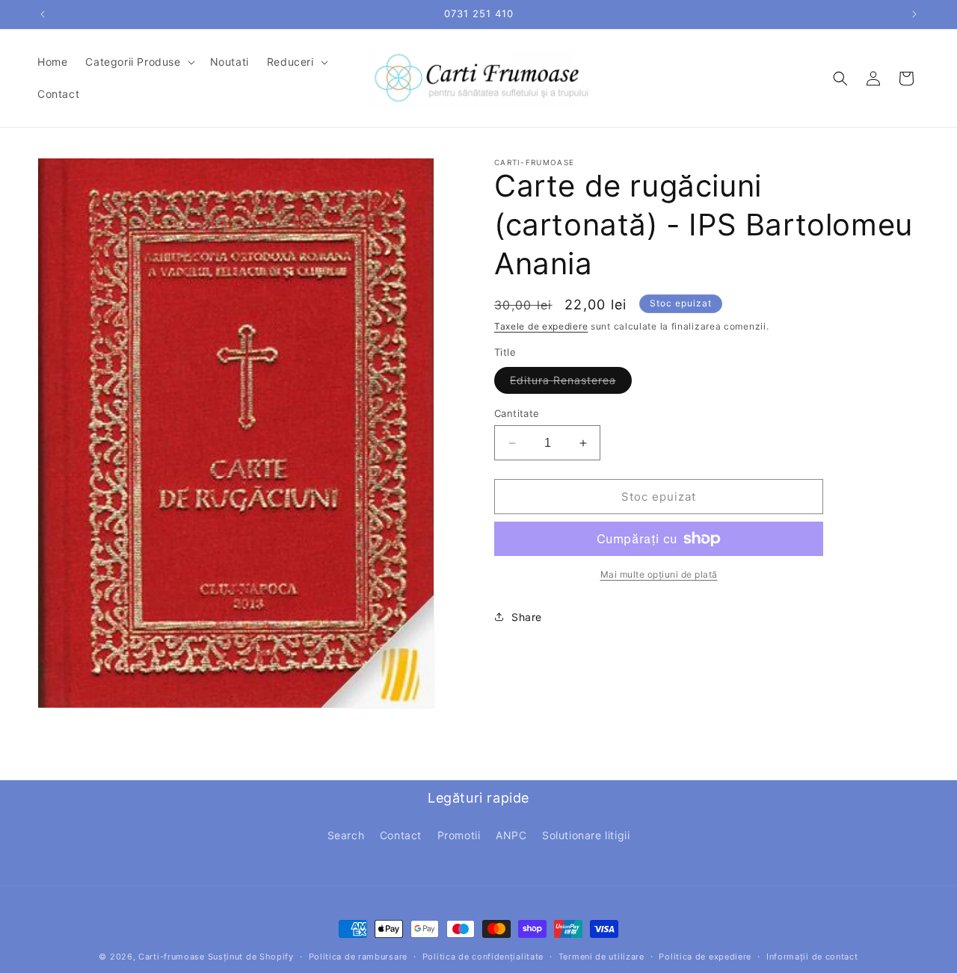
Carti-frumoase (171, 956)
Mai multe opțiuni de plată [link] (659, 574)
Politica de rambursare (358, 956)
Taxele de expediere (541, 326)
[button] (138, 62)
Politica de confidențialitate (483, 956)
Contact (401, 834)
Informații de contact (812, 956)
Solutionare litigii (586, 834)
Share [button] (526, 617)
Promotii (459, 834)
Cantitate (517, 413)
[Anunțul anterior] (42, 14)
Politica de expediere (705, 956)
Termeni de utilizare (601, 956)
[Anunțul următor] (914, 14)
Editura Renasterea (571, 383)
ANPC (511, 834)
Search (346, 834)
